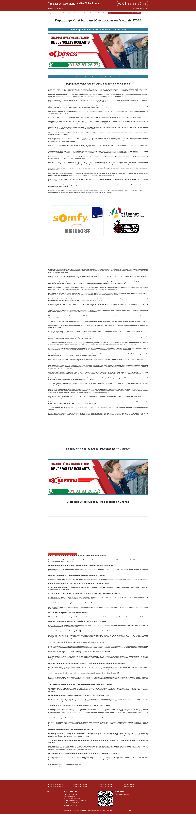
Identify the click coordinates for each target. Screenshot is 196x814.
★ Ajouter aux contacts (122, 795)
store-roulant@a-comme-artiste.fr (77, 800)
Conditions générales (130, 786)
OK (130, 810)
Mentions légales (129, 784)
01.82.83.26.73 (75, 802)
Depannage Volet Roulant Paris (57, 8)
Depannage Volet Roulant (140, 8)
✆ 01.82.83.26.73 (132, 3)
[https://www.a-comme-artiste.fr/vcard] (105, 798)
